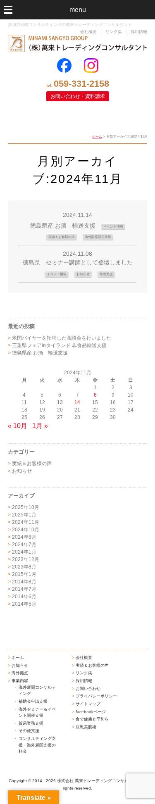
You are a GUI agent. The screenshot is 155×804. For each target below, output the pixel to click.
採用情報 (139, 31)
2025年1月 (24, 515)
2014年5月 (24, 604)
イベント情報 (113, 226)
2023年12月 (25, 559)
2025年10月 (25, 507)
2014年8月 (24, 582)
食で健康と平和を (92, 719)
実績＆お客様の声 (61, 237)
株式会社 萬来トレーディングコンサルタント (99, 780)
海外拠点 (20, 673)
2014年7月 (24, 589)
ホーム (97, 136)
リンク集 (113, 31)
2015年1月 (24, 574)
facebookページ (91, 711)
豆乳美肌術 (86, 727)
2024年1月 (24, 552)
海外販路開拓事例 (98, 237)
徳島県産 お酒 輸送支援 (62, 225)
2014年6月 (24, 596)
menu (77, 9)
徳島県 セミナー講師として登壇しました (78, 262)
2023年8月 (24, 567)
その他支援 (29, 730)
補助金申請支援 (33, 701)
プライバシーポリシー (96, 696)
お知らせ (83, 274)
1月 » (40, 425)
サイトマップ (88, 704)
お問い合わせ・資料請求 (77, 96)
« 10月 (17, 425)
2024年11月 (25, 522)
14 (77, 402)
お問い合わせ (88, 688)
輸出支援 (106, 274)
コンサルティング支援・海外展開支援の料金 (37, 745)
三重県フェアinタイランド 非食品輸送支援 (59, 345)
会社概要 (88, 31)
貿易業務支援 (31, 723)
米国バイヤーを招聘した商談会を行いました (61, 338)
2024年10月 (25, 530)
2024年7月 (24, 544)
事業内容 (20, 680)
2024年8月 (24, 537)
